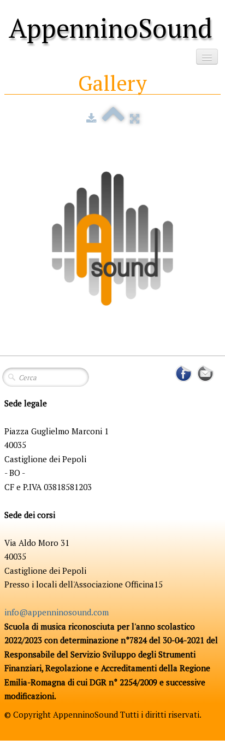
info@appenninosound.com (56, 612)
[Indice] (113, 118)
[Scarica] (91, 118)
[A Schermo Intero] (134, 118)
